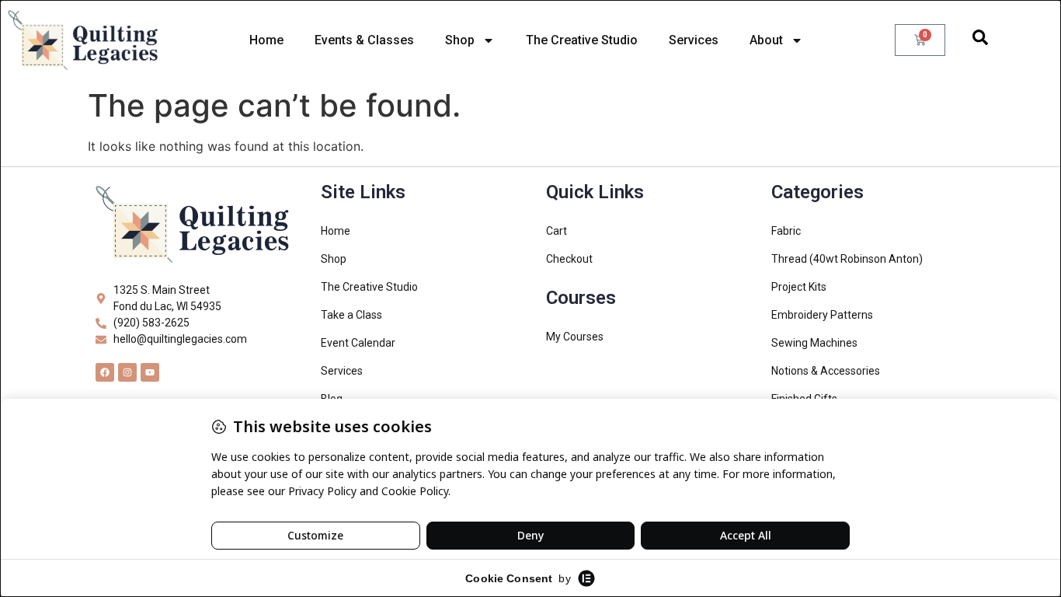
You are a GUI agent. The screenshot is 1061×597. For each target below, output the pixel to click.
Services (693, 40)
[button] (980, 40)
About (766, 40)
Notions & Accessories (825, 371)
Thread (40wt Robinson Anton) (847, 259)
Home (266, 40)
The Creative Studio (582, 40)
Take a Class (351, 315)
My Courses (575, 336)
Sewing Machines (814, 343)
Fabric (786, 231)
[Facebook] (105, 372)
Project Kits (798, 287)
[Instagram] (127, 372)
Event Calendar (358, 343)
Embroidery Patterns (822, 315)
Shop (460, 40)
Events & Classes (364, 40)
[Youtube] (150, 372)
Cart (556, 231)
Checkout (569, 259)
